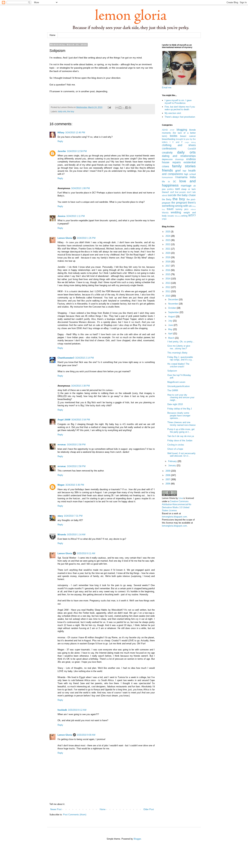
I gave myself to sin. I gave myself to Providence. (178, 101)
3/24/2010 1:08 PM (80, 188)
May (170, 329)
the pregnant (179, 202)
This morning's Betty (177, 352)
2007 (168, 479)
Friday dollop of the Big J (179, 408)
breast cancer (188, 136)
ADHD (165, 130)
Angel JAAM (64, 419)
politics (170, 189)
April (170, 333)
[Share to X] (123, 107)
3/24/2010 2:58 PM (76, 444)
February (172, 461)
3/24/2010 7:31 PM (73, 516)
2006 (168, 483)
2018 (168, 261)
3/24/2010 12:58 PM (77, 151)
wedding (176, 212)
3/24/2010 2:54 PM (80, 419)
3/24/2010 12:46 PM (75, 132)
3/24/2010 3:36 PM (74, 485)
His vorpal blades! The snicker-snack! (178, 365)
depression (167, 159)
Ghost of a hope (175, 449)
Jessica (61, 216)
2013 (168, 283)
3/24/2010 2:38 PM (80, 385)
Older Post (148, 809)
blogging (182, 129)
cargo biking (190, 142)
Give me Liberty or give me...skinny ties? (178, 347)
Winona (178, 216)
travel (170, 209)
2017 (168, 266)
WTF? (192, 215)
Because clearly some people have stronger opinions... (178, 415)
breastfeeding (168, 139)
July (170, 320)
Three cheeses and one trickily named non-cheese (181, 423)
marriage (186, 185)
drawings (179, 159)
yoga (164, 219)
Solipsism (172, 370)
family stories (184, 166)
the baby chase (186, 195)
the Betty (166, 199)
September (174, 312)
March (171, 338)
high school (190, 174)
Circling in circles (175, 444)
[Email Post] (109, 107)
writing (184, 215)
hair (184, 171)
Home (52, 35)
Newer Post (56, 809)
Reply (60, 141)
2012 (168, 287)
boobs (173, 135)
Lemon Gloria (65, 238)
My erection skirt (173, 113)
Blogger (137, 839)
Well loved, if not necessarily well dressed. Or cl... (181, 454)
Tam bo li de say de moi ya (180, 436)
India (193, 177)
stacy (60, 516)
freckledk (62, 710)
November (173, 303)
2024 (168, 236)
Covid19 (192, 148)
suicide (172, 195)
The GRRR (172, 390)
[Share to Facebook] (126, 107)
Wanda (165, 212)
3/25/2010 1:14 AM (76, 534)
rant (177, 189)
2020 (168, 253)
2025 (168, 231)
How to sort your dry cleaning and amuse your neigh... (180, 397)
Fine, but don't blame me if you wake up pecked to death (180, 108)
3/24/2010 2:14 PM (84, 358)
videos (193, 209)
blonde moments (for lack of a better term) (179, 133)
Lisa (181, 498)
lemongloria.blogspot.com (174, 516)
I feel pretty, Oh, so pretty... (180, 341)
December (173, 299)
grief (178, 170)
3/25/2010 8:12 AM (77, 710)
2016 (168, 270)
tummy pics (182, 209)
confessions (169, 148)
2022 (168, 244)
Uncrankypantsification (178, 386)
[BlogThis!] (120, 107)
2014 (168, 278)
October (172, 308)
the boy (70, 111)
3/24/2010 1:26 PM (86, 238)
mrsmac (62, 444)
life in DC (169, 181)
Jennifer (62, 151)
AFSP (172, 130)
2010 (168, 296)
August (172, 316)
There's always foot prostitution (180, 117)
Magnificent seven (176, 382)
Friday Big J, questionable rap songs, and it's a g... (180, 358)
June (171, 325)
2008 (168, 475)
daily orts (62, 111)
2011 (168, 291)
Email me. (167, 87)
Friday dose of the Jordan (179, 440)
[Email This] (117, 107)
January (172, 465)
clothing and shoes (179, 145)
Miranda (62, 534)
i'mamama (181, 177)
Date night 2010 (175, 404)
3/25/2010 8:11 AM (86, 553)
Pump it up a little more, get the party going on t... (181, 430)
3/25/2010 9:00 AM (86, 735)
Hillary (61, 132)
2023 (168, 240)
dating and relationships (179, 156)
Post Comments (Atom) (74, 814)
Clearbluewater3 (66, 358)
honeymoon (167, 177)
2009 (168, 471)
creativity (167, 152)
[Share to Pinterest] (129, 107)
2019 (168, 257)
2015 (168, 274)
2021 (168, 249)
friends (167, 170)
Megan (61, 485)
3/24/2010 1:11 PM (75, 216)
